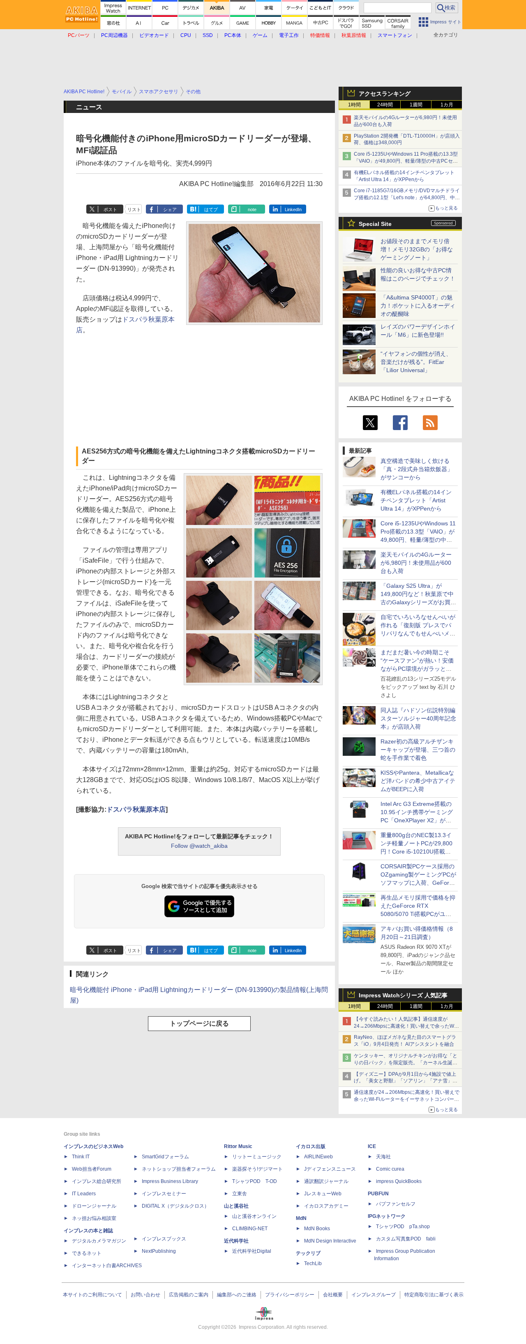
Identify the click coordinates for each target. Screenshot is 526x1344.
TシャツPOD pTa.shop (403, 1226)
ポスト (110, 209)
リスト (134, 209)
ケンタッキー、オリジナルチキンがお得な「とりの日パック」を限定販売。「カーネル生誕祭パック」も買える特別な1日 (405, 1062)
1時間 (354, 105)
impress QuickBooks (399, 1181)
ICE (372, 1146)
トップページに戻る (199, 1023)
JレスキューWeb (322, 1194)
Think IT (81, 1157)
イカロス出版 (310, 1146)
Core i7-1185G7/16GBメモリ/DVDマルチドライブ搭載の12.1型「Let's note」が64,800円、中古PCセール (407, 197)
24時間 (385, 105)
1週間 (416, 105)
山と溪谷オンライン (254, 1216)
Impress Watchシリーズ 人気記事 (403, 995)
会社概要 (333, 1295)
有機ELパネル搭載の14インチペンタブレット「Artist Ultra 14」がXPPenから (416, 500)
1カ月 (447, 105)
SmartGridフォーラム (165, 1157)
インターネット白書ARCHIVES (107, 1265)
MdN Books (317, 1228)
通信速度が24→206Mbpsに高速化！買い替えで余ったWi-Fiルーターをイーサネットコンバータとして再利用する (406, 1099)
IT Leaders (84, 1194)
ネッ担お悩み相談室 (94, 1218)
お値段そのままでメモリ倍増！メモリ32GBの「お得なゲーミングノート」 (417, 249)
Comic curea (390, 1169)
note (252, 209)
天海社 (383, 1157)
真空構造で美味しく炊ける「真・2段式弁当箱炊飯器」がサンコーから (417, 469)
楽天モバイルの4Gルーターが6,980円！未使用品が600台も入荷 (416, 562)
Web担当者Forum (91, 1169)
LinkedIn (293, 209)
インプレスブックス (164, 1239)
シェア (170, 209)
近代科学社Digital (251, 1251)
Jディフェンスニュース (330, 1169)
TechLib (313, 1263)
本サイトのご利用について (92, 1295)
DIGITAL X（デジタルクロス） (175, 1206)
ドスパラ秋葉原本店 (136, 809)
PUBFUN (378, 1194)
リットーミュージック (256, 1157)
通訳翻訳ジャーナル (326, 1181)
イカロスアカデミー (326, 1206)
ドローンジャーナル (94, 1206)
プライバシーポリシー (289, 1295)
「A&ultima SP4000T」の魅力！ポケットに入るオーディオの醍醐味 (418, 305)
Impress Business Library (170, 1181)
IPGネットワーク (387, 1216)
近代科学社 (236, 1241)
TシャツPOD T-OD (254, 1181)
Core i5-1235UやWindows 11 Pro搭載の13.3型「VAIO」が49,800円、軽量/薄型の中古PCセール (406, 161)
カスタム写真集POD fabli (406, 1239)
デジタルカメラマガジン (99, 1241)
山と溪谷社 (236, 1206)
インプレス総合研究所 (96, 1181)
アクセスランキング (385, 93)
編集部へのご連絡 (236, 1295)
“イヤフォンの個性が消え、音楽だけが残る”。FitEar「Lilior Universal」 (416, 361)
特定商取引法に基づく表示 (434, 1295)
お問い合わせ (145, 1295)
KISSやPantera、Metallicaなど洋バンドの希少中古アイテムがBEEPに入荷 (418, 780)
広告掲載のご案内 (188, 1295)
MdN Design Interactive (330, 1241)
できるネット (87, 1253)
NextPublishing (159, 1251)
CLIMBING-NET (250, 1228)
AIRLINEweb (318, 1157)
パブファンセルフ (395, 1204)
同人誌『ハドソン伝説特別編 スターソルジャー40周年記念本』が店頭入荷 (418, 718)
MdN (301, 1218)
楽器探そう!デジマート (257, 1169)
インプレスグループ (373, 1295)
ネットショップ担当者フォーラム (179, 1169)
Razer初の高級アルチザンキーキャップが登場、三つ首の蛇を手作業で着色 (418, 749)
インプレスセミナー (164, 1194)
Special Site (375, 224)
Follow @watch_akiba (199, 845)
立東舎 (239, 1194)
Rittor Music (238, 1146)
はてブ (211, 209)
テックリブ (308, 1253)
